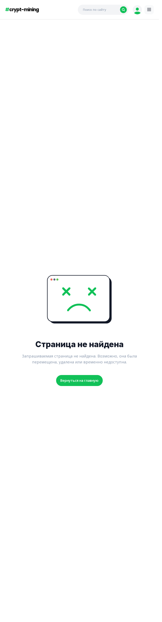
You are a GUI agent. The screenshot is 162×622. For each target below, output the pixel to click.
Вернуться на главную (79, 380)
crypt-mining (22, 9)
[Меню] (149, 9)
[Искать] (123, 9)
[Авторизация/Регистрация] (137, 9)
